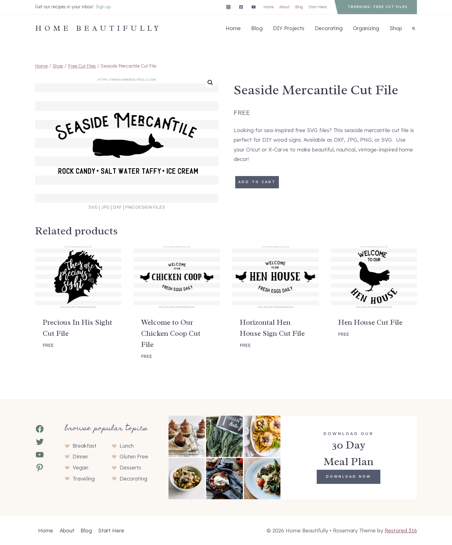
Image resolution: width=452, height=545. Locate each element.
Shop (396, 28)
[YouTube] (253, 7)
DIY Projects (288, 28)
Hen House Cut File (370, 322)
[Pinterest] (241, 7)
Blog (299, 7)
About (284, 7)
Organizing (366, 28)
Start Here (317, 7)
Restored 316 (401, 530)
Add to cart (257, 182)
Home (269, 7)
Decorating (329, 28)
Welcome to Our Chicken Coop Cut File (170, 333)
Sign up (103, 7)
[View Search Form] (413, 28)
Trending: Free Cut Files (378, 7)
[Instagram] (228, 7)
